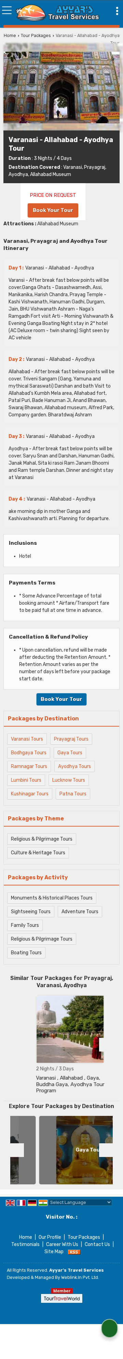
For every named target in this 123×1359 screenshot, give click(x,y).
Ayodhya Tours (74, 766)
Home (10, 35)
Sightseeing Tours (31, 912)
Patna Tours (72, 794)
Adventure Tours (80, 912)
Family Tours (25, 925)
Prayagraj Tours (71, 739)
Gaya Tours (69, 753)
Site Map (54, 1252)
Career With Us (62, 1244)
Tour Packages (36, 35)
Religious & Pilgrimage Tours (41, 839)
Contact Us (97, 1244)
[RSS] (74, 1252)
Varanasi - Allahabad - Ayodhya (51, 268)
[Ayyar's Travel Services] (57, 13)
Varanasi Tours (27, 739)
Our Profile (50, 1237)
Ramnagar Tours (29, 766)
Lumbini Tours (26, 780)
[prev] (17, 1045)
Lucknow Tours (68, 780)
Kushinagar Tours (30, 794)
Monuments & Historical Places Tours (52, 898)
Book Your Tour (53, 210)
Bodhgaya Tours (28, 753)
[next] (106, 1045)
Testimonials (25, 1244)
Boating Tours (26, 953)
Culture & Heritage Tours (38, 853)
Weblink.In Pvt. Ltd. (80, 1277)
